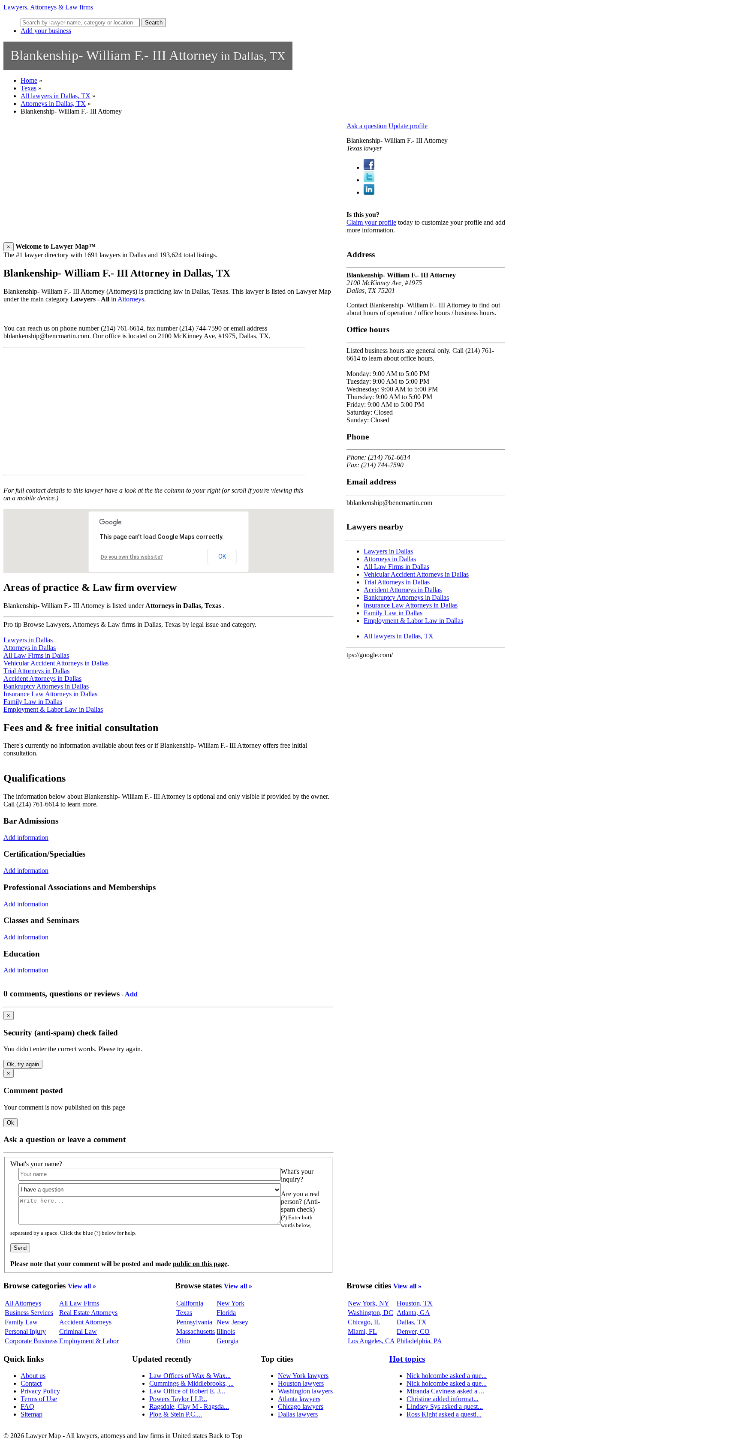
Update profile (408, 125)
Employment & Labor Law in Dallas (53, 709)
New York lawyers (303, 1375)
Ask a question (366, 125)
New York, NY (368, 1303)
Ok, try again (23, 1064)
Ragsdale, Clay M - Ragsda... (189, 1406)
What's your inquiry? (297, 1175)
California (189, 1303)
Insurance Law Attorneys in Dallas (50, 694)
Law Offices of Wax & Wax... (190, 1375)
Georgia (227, 1341)
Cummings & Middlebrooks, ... (191, 1383)
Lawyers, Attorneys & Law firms (48, 7)
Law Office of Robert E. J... (187, 1391)
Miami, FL (362, 1331)
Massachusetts (195, 1331)
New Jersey (232, 1322)
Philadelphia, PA (419, 1341)
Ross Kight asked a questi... (444, 1414)
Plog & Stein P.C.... (175, 1414)
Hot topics (407, 1358)
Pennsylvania (194, 1322)
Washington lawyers (305, 1391)
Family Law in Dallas (32, 701)
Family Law (21, 1322)
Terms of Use (39, 1398)
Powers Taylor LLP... (178, 1398)
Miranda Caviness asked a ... (445, 1391)
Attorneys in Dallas (29, 647)
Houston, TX (415, 1303)
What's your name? (36, 1163)
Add (131, 994)
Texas (28, 88)
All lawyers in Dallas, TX (55, 95)
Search (154, 22)
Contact (31, 1383)
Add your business (46, 30)
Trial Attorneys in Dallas (36, 670)
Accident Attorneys (85, 1322)
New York (230, 1303)
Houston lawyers (301, 1383)
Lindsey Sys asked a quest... (445, 1406)
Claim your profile (371, 222)
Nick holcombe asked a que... (447, 1375)
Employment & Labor (89, 1341)
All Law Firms (79, 1303)
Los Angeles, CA (371, 1341)
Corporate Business (31, 1341)
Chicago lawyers (300, 1406)
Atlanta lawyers (299, 1398)
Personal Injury (25, 1331)
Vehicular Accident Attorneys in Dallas (55, 663)
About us (33, 1375)
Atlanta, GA (413, 1312)
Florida (226, 1312)
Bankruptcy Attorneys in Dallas (46, 686)
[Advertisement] (168, 182)
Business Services (29, 1312)
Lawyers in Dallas (28, 640)
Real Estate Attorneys (88, 1312)
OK (222, 556)
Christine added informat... (443, 1398)
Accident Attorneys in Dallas (42, 678)
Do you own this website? (132, 557)
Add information (25, 837)
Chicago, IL (364, 1322)
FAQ (27, 1406)
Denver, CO (413, 1331)
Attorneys (130, 299)
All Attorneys (23, 1303)
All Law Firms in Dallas (36, 655)
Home (29, 80)
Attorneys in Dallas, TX (53, 103)
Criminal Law (78, 1331)
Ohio (183, 1341)
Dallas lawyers (298, 1414)
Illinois (226, 1331)
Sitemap (31, 1414)
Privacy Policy (40, 1391)
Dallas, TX (412, 1322)
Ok (10, 1122)
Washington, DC (370, 1312)
